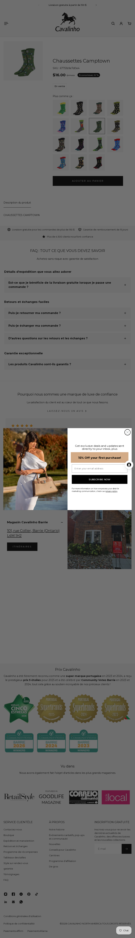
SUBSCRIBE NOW (99, 479)
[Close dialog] (127, 432)
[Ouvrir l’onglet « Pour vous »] (129, 465)
